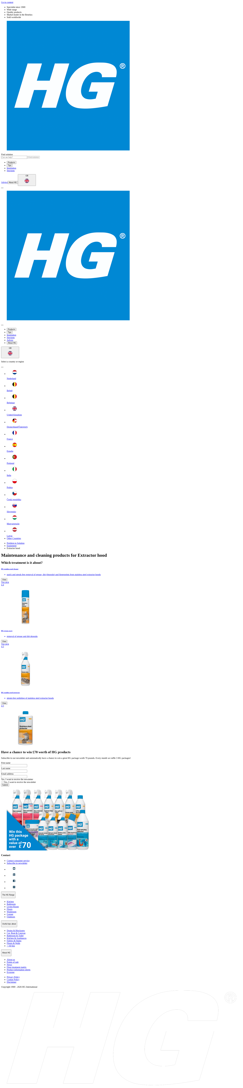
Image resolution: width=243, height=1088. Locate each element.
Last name (5, 768)
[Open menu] (2, 187)
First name (5, 763)
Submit (5, 785)
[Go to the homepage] (121, 86)
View (4, 580)
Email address (7, 774)
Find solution (7, 154)
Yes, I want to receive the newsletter (17, 779)
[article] (121, 597)
